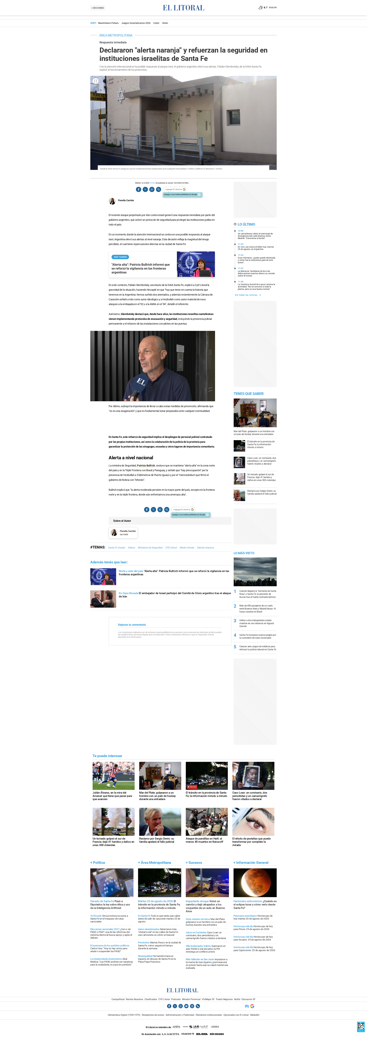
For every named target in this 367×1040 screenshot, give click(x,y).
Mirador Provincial (191, 999)
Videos (131, 547)
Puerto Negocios (224, 999)
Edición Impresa (205, 547)
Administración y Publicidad (180, 1015)
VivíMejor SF (208, 999)
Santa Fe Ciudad (116, 547)
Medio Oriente (187, 547)
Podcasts (176, 999)
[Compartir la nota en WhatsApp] (152, 189)
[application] (152, 366)
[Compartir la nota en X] (145, 189)
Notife (237, 999)
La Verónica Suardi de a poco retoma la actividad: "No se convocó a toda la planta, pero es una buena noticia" (256, 285)
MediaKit (254, 1015)
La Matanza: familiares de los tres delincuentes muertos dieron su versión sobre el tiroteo (256, 272)
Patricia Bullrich (146, 465)
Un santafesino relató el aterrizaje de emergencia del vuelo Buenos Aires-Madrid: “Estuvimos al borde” (255, 234)
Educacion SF (248, 999)
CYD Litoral (171, 547)
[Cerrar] (199, 194)
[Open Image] (95, 81)
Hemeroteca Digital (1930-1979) (124, 1015)
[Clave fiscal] (361, 1031)
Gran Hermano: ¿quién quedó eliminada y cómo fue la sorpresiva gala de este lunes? (256, 259)
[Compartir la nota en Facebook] (138, 189)
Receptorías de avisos (153, 1015)
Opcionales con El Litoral (236, 1015)
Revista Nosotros (134, 999)
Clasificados (151, 999)
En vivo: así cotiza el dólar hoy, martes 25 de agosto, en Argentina (256, 246)
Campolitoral (118, 999)
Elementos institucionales (209, 1015)
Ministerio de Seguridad (150, 547)
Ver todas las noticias (246, 295)
